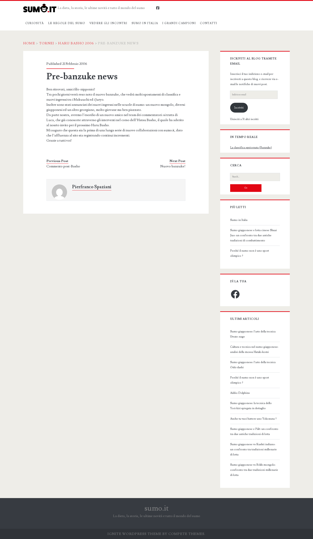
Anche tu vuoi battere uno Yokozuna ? (253, 418)
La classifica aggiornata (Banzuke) (251, 147)
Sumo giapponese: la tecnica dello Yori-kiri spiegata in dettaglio (251, 405)
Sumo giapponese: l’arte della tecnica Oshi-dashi (253, 365)
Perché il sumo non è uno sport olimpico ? (249, 253)
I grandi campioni (179, 23)
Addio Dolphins (240, 393)
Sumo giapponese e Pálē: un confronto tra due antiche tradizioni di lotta (254, 431)
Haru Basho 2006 (76, 43)
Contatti (208, 23)
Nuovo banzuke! (172, 166)
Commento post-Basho (63, 166)
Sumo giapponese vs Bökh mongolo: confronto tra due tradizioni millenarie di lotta (254, 470)
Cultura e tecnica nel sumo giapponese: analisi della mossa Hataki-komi (254, 349)
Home (29, 43)
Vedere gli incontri (108, 23)
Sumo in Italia (145, 23)
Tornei (46, 43)
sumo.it (157, 508)
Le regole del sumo (66, 23)
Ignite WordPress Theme (134, 534)
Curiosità (34, 23)
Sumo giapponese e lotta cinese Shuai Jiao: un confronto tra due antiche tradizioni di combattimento (253, 235)
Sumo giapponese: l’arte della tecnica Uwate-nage (253, 334)
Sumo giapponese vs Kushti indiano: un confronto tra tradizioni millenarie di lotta (253, 449)
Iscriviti (239, 107)
